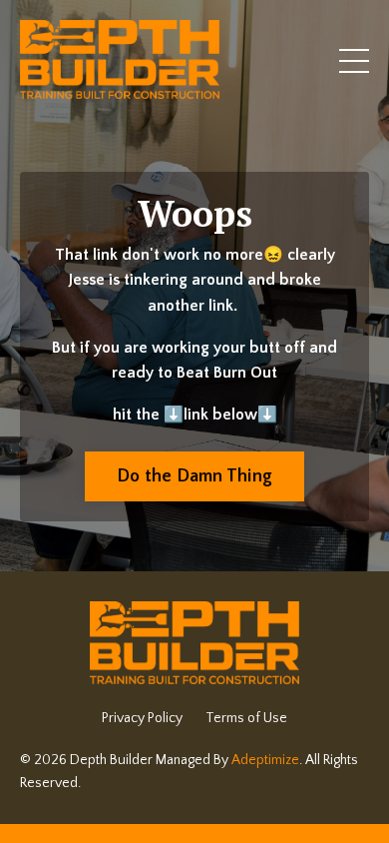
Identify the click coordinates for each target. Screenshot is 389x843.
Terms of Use (246, 718)
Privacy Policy (142, 718)
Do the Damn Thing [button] (194, 476)
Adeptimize (265, 760)
